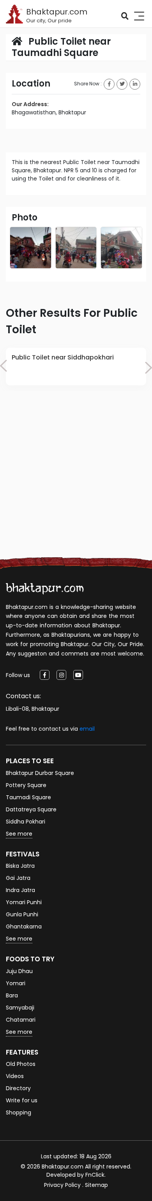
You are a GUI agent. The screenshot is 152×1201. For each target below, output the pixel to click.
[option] (76, 367)
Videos (15, 1076)
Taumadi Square (28, 797)
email (87, 729)
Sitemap (96, 1185)
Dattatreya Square (31, 809)
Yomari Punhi (24, 902)
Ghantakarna (24, 926)
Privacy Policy (62, 1185)
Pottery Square (26, 785)
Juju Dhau (19, 971)
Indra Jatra (20, 890)
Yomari (15, 983)
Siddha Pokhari (25, 821)
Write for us (21, 1100)
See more (19, 834)
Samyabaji (20, 1007)
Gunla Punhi (22, 914)
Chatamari (20, 1020)
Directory (18, 1088)
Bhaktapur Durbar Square (40, 773)
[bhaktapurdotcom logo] (45, 588)
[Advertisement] (76, 483)
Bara (12, 995)
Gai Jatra (18, 878)
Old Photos (20, 1064)
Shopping (18, 1112)
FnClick (94, 1175)
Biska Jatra (20, 866)
